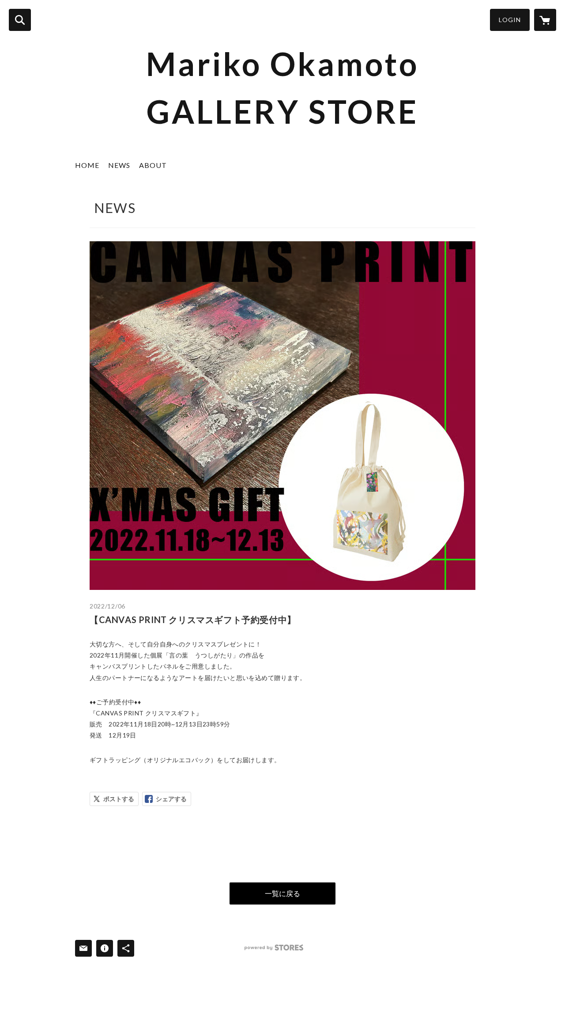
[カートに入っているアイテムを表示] (545, 20)
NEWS (119, 165)
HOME (87, 165)
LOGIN (510, 19)
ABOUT (153, 165)
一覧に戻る (282, 893)
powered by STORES (274, 947)
